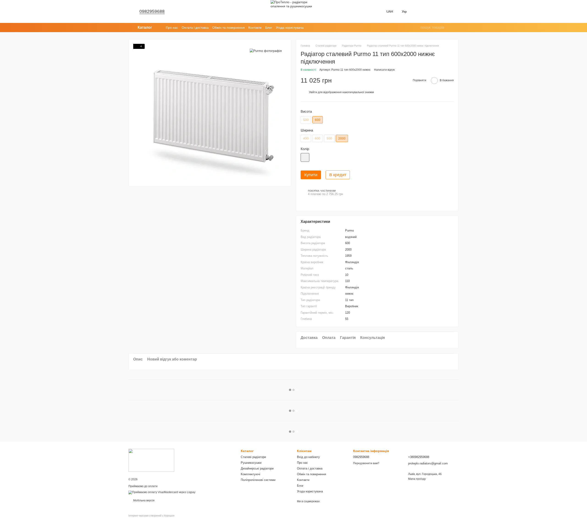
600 (317, 138)
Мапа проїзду (417, 478)
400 (306, 138)
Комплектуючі (250, 474)
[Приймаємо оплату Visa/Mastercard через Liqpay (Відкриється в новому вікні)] (161, 492)
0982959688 (152, 11)
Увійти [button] (313, 92)
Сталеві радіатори (253, 457)
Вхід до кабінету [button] (308, 457)
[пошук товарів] (416, 27)
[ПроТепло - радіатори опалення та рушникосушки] (151, 460)
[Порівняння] (431, 11)
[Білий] (305, 157)
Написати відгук (384, 69)
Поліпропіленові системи (258, 480)
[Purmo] (266, 50)
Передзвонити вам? (366, 463)
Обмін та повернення (228, 27)
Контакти (255, 27)
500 (306, 120)
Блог (268, 27)
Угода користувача (290, 27)
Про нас (172, 27)
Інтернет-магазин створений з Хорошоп (151, 515)
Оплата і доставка (195, 27)
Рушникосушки (251, 462)
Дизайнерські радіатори (257, 468)
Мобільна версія (144, 500)
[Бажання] (419, 11)
